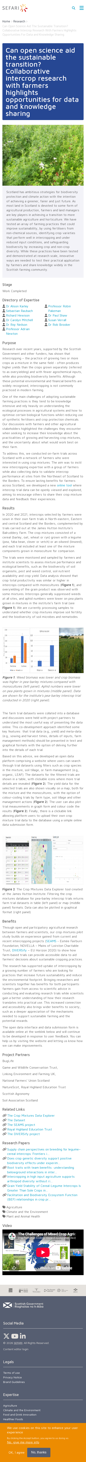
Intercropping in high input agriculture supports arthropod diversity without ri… (41, 1179)
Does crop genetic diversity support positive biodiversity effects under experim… (39, 1160)
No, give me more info (23, 1442)
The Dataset (16, 1120)
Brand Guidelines (14, 1382)
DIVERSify (19, 950)
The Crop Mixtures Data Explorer (31, 1115)
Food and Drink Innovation (19, 1414)
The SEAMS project (21, 1124)
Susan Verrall (57, 320)
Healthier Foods (13, 1419)
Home (6, 21)
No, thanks (38, 1452)
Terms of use (11, 1372)
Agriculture (10, 1405)
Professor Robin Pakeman (59, 308)
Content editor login (15, 1349)
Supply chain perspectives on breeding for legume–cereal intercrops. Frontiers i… (44, 1151)
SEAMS (51, 941)
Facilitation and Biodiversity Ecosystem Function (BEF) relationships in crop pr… (42, 1197)
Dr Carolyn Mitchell (19, 320)
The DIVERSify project (23, 1134)
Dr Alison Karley (17, 306)
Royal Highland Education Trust (29, 1129)
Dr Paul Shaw (57, 315)
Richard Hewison (18, 315)
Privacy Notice (12, 1377)
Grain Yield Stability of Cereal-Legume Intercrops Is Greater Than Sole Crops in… (44, 1188)
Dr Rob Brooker (59, 324)
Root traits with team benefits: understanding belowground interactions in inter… (40, 1170)
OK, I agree (17, 1452)
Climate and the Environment (21, 1410)
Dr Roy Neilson (16, 324)
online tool (64, 485)
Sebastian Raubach (19, 311)
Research (19, 21)
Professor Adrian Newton (18, 331)
